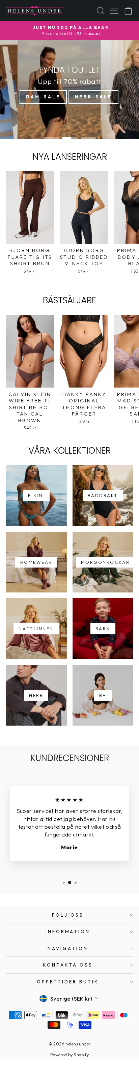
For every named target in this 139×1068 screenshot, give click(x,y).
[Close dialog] (135, 505)
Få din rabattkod (104, 551)
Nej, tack (104, 560)
